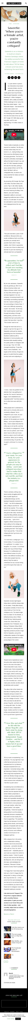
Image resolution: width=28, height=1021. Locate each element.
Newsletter (12, 1011)
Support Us (6, 1011)
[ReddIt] (19, 77)
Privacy (21, 1011)
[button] (2, 3)
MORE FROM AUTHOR (14, 921)
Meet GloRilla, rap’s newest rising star (17, 941)
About (17, 1011)
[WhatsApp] (15, 77)
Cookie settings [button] (10, 1018)
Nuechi (11, 973)
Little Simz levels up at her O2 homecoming (18, 928)
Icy (12, 955)
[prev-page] (5, 962)
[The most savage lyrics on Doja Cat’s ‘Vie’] (7, 935)
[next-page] (7, 962)
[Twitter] (12, 77)
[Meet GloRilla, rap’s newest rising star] (7, 942)
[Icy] (7, 956)
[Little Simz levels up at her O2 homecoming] (7, 928)
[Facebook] (9, 77)
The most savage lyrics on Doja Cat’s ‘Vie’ (17, 935)
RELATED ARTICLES (14, 919)
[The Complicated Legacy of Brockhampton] (7, 949)
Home (10, 23)
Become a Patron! (9, 914)
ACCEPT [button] (18, 1018)
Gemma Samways (10, 73)
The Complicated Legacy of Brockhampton (16, 949)
